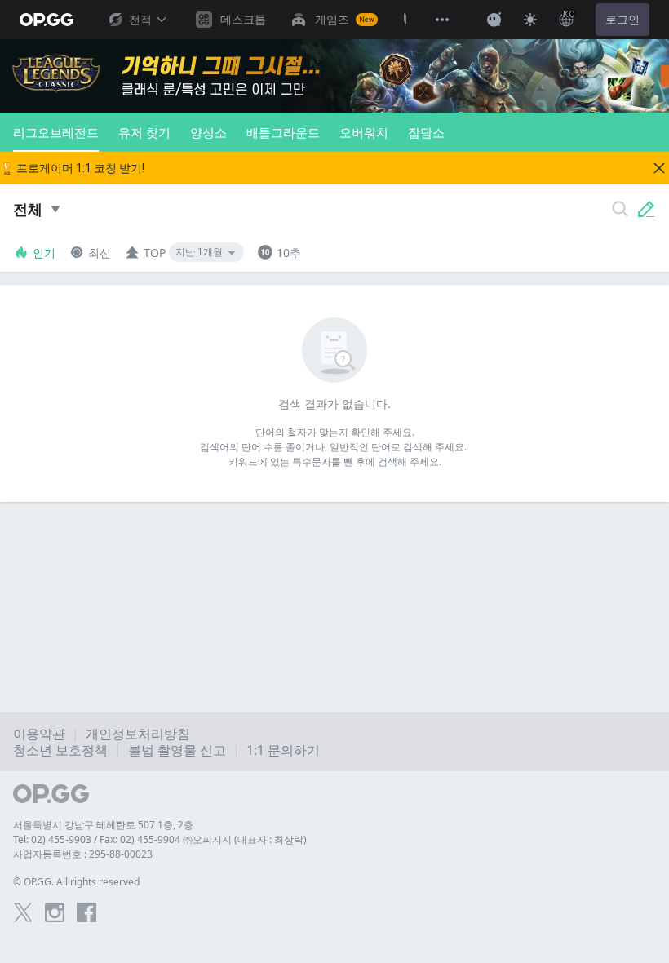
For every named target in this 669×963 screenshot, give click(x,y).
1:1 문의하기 (283, 750)
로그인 (622, 19)
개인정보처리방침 (138, 734)
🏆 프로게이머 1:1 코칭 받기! (72, 168)
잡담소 (426, 132)
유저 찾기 (144, 132)
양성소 (208, 132)
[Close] (659, 168)
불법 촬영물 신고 (177, 750)
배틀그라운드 (283, 132)
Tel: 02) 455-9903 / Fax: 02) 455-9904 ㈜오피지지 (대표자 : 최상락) (160, 839)
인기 (44, 252)
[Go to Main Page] (46, 19)
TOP (155, 252)
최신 (99, 252)
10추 (289, 252)
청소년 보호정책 (60, 750)
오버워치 (363, 132)
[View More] (442, 19)
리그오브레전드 (56, 132)
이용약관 (39, 734)
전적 (140, 19)
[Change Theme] (530, 19)
